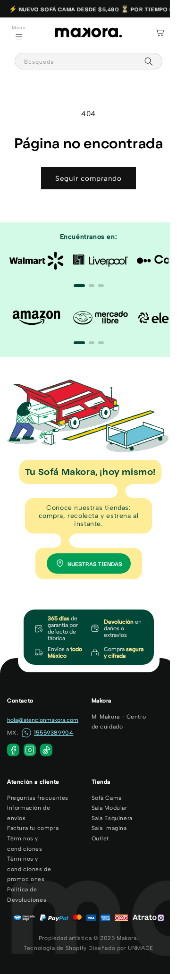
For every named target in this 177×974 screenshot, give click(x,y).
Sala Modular (106, 804)
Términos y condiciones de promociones (29, 865)
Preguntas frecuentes (37, 794)
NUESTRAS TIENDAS (91, 560)
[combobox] (85, 61)
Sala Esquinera (108, 815)
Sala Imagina (105, 825)
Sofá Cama (103, 794)
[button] (18, 32)
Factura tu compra (33, 825)
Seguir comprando (85, 178)
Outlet (97, 835)
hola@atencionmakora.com (42, 716)
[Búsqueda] (141, 61)
